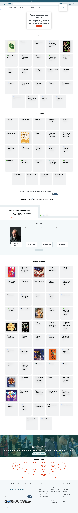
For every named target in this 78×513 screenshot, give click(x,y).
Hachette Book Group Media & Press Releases (44, 500)
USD (63, 7)
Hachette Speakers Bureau (55, 493)
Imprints (32, 7)
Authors (15, 7)
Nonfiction (62, 466)
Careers (52, 494)
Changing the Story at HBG (44, 496)
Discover (21, 7)
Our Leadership (41, 487)
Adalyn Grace (62, 244)
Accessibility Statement (43, 498)
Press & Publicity (42, 502)
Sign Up (55, 194)
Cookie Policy (65, 489)
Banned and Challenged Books (43, 494)
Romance (25, 475)
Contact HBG (53, 496)
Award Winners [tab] (39, 261)
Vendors (52, 500)
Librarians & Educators (55, 489)
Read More (39, 26)
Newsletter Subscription (43, 491)
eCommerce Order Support (56, 491)
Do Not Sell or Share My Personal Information (67, 494)
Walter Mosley (47, 244)
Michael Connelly (16, 244)
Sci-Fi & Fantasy (34, 475)
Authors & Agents (54, 485)
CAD (63, 9)
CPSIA (64, 499)
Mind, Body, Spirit (43, 466)
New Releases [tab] (39, 36)
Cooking (25, 466)
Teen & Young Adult (43, 475)
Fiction (34, 466)
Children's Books (16, 466)
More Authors (38, 250)
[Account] (70, 4)
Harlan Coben (31, 244)
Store (27, 7)
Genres (10, 7)
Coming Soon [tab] (39, 113)
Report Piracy (65, 496)
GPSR (64, 501)
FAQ (51, 498)
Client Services (53, 487)
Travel (52, 475)
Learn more (11, 217)
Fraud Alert (65, 498)
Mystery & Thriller (53, 466)
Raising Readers (54, 502)
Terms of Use (65, 485)
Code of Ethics (65, 491)
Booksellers (53, 504)
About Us (38, 7)
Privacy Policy (65, 487)
